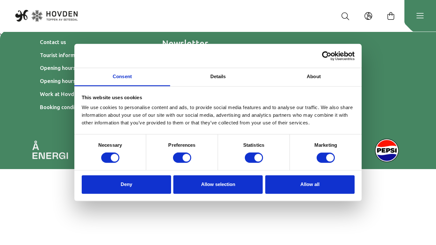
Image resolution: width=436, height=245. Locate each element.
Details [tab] (218, 76)
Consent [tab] (122, 76)
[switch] (182, 158)
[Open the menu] (420, 16)
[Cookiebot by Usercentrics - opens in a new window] (327, 56)
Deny (126, 184)
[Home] (46, 15)
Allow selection (218, 184)
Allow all (309, 184)
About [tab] (314, 76)
